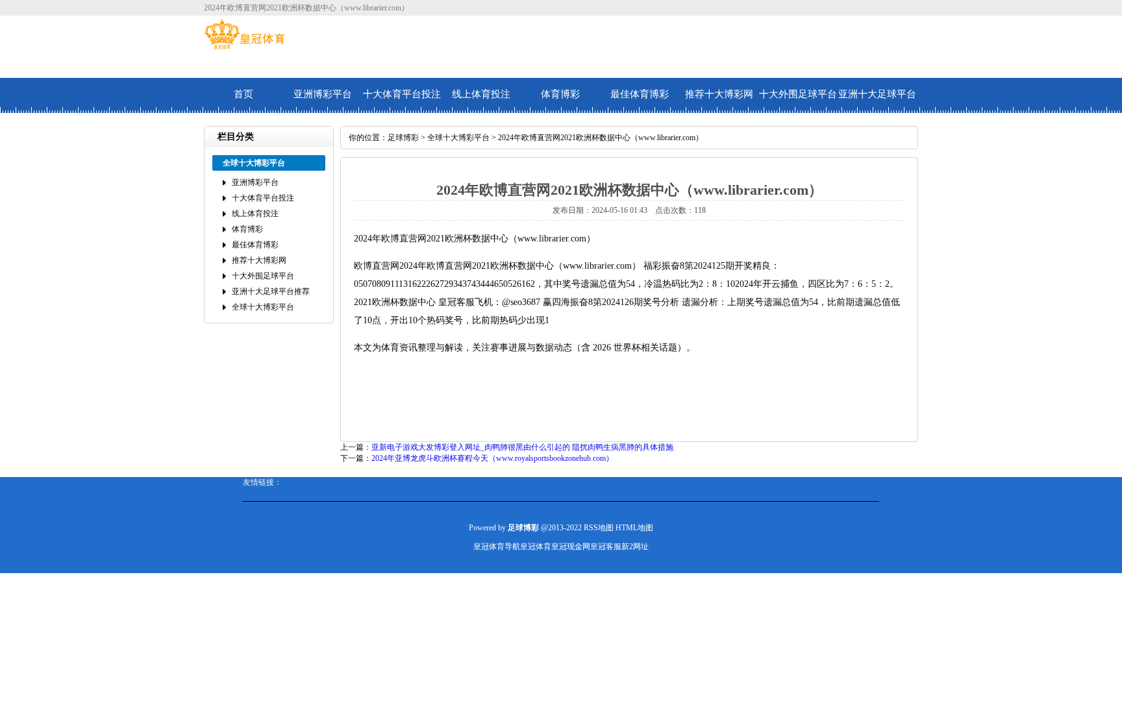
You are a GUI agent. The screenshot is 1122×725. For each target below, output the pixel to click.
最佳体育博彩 (639, 94)
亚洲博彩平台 (322, 94)
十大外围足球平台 (798, 94)
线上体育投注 (481, 94)
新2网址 (635, 546)
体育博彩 (560, 94)
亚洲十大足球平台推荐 (877, 101)
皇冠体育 (535, 546)
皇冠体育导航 (496, 546)
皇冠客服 (605, 546)
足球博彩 (403, 137)
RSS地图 (599, 527)
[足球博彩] (244, 46)
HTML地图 (634, 527)
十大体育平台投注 (402, 94)
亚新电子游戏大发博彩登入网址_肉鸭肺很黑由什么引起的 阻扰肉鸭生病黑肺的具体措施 (522, 447)
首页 (243, 94)
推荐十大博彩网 (719, 94)
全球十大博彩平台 (263, 307)
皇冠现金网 (570, 546)
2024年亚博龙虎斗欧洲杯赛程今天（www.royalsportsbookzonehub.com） (492, 458)
